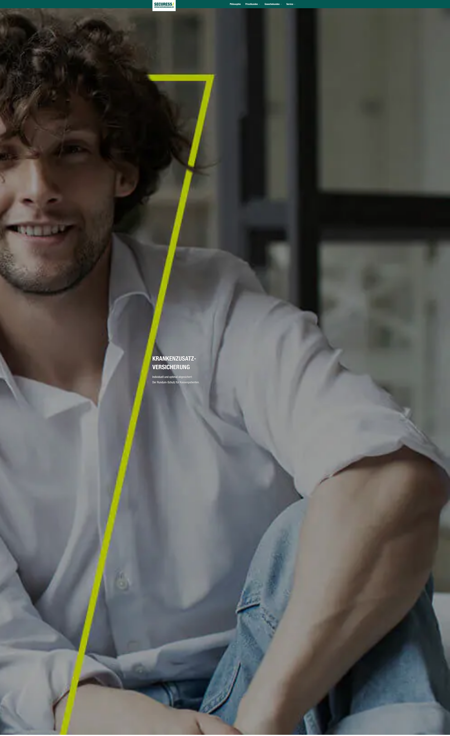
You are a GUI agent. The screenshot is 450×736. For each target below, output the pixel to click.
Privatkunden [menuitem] (251, 4)
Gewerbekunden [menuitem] (272, 4)
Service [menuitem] (289, 4)
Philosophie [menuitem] (235, 4)
